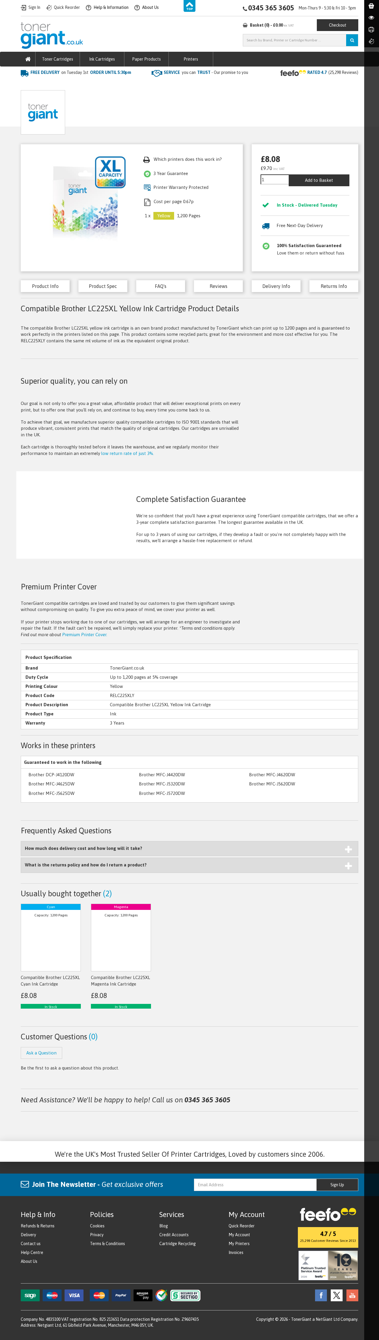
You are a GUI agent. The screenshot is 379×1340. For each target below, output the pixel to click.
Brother (85, 84)
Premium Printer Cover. (84, 634)
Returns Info (334, 286)
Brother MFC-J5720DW (162, 793)
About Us (29, 1261)
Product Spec (103, 286)
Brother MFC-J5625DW (51, 793)
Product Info (45, 286)
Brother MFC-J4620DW (272, 774)
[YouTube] (350, 1294)
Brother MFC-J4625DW (51, 783)
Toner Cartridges (57, 59)
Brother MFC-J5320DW (162, 783)
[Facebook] (319, 1294)
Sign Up (337, 1184)
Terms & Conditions (107, 1243)
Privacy (97, 1234)
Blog (163, 1226)
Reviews (218, 286)
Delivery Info (276, 286)
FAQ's (160, 286)
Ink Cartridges (102, 59)
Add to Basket (319, 180)
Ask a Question (149, 110)
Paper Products (146, 59)
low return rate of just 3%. (127, 453)
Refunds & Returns (37, 1226)
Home (27, 84)
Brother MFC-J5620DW (272, 783)
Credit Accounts (174, 1234)
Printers (191, 59)
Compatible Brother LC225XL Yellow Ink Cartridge (150, 84)
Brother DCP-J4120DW (51, 774)
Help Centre (32, 1252)
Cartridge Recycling (177, 1243)
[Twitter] (335, 1294)
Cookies (97, 1226)
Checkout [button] (337, 25)
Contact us (31, 1243)
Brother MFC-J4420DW (162, 774)
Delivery (28, 1234)
